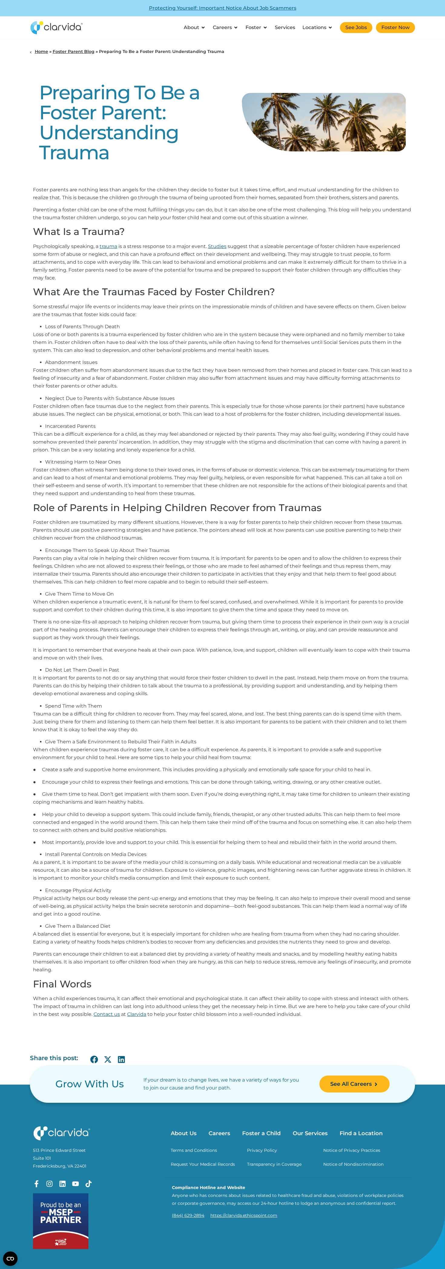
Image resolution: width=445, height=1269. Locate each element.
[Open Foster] (265, 27)
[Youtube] (75, 1183)
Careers (219, 1133)
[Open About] (203, 27)
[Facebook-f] (36, 1183)
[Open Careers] (235, 27)
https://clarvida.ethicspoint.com (243, 1215)
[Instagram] (49, 1183)
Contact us (107, 1014)
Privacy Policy (262, 1150)
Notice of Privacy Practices (351, 1150)
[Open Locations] (330, 27)
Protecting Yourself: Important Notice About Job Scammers (222, 8)
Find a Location (361, 1133)
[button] (94, 1059)
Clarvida (136, 1014)
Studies (217, 246)
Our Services (310, 1133)
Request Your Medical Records (203, 1164)
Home (41, 51)
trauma (108, 246)
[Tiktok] (88, 1183)
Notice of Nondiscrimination (353, 1164)
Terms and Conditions (194, 1150)
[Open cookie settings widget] (10, 1258)
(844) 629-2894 (188, 1215)
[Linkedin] (62, 1183)
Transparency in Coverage (274, 1164)
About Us (183, 1133)
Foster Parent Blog (73, 51)
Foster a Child (261, 1133)
